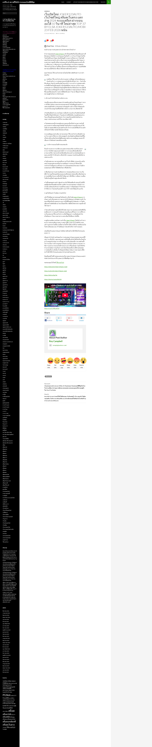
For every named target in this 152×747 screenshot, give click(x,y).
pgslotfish (5, 287)
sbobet (4, 333)
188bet (4, 131)
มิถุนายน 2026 (6, 615)
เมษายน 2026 (6, 619)
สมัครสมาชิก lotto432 (8, 440)
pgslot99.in (5, 284)
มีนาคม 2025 (6, 646)
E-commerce (6, 177)
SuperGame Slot (6, 360)
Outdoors (5, 249)
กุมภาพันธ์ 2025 (6, 649)
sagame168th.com (7, 327)
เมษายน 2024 (6, 670)
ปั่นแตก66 (5, 421)
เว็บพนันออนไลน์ (6, 523)
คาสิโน (4, 394)
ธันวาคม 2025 (6, 628)
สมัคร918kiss (5, 711)
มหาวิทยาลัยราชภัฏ (7, 432)
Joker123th (12, 690)
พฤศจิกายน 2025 (6, 630)
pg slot (4, 55)
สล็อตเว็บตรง (6, 41)
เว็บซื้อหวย (5, 512)
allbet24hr (5, 154)
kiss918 (4, 60)
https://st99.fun (6, 39)
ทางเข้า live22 (6, 405)
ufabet (4, 381)
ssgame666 (5, 358)
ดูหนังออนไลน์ (6, 402)
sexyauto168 (6, 339)
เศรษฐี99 (5, 531)
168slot (4, 126)
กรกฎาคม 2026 (6, 613)
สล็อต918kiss (6, 464)
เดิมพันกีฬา (5, 506)
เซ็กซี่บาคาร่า (6, 504)
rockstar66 (5, 316)
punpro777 (5, 106)
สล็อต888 (5, 43)
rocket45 (5, 314)
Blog (63, 2)
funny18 (5, 185)
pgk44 (4, 272)
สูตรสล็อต (5, 489)
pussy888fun (6, 308)
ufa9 (4, 379)
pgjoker (4, 270)
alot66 (4, 156)
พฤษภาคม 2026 (6, 617)
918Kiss (4, 141)
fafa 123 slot (5, 179)
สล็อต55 (4, 451)
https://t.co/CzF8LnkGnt (51, 308)
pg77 (4, 261)
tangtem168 (5, 362)
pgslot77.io (5, 280)
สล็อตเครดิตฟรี (6, 476)
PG (3, 255)
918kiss (4, 73)
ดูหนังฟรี (5, 98)
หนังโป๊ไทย (5, 52)
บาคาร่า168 (5, 413)
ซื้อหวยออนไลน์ (6, 107)
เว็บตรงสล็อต (6, 514)
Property (5, 293)
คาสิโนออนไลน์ (6, 396)
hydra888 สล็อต (6, 200)
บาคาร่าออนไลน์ (6, 47)
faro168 (15, 683)
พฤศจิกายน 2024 (6, 655)
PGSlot (4, 274)
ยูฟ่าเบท (4, 436)
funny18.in (5, 187)
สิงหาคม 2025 (6, 636)
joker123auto (60, 54)
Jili (3, 202)
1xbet (4, 135)
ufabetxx (5, 384)
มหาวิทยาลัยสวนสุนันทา (8, 434)
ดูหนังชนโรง (5, 99)
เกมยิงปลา (5, 499)
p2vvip (4, 251)
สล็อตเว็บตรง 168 (7, 480)
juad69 (4, 219)
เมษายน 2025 (6, 644)
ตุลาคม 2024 (6, 657)
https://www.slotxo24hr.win (9, 49)
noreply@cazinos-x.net (59, 345)
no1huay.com (6, 242)
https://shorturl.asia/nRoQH (52, 279)
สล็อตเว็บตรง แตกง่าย (8, 38)
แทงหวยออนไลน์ (6, 537)
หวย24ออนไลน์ (6, 491)
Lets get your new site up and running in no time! (85, 2)
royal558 (5, 318)
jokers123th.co (6, 217)
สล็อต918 (5, 462)
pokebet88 (5, 291)
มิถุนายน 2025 (6, 640)
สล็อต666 (5, 455)
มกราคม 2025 (6, 651)
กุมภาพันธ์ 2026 (6, 623)
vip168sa (5, 392)
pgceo (4, 265)
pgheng (4, 268)
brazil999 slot (6, 171)
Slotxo (4, 354)
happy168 (5, 192)
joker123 (5, 35)
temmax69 (5, 369)
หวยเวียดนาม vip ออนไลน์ (8, 497)
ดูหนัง (4, 81)
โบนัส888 (5, 729)
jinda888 (5, 209)
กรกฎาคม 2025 (6, 638)
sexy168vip (5, 337)
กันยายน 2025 (6, 634)
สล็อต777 (5, 457)
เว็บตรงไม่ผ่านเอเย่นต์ (8, 516)
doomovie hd (6, 65)
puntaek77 (5, 303)
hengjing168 (5, 196)
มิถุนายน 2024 (6, 665)
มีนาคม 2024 (6, 672)
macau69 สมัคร (6, 234)
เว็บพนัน (4, 521)
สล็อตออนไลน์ (6, 474)
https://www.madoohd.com (9, 76)
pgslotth (4, 62)
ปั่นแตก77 (5, 424)
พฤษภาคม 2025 (6, 642)
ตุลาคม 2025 (6, 632)
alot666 (4, 158)
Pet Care (5, 253)
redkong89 (5, 312)
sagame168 (5, 322)
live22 (4, 93)
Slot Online (5, 350)
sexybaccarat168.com (8, 341)
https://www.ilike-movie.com (9, 96)
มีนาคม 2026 (6, 621)
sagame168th (6, 325)
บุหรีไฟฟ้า (5, 417)
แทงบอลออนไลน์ (6, 535)
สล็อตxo (4, 470)
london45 (5, 232)
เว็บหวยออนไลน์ (6, 527)
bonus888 (5, 169)
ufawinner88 (6, 390)
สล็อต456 (5, 449)
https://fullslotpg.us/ (7, 92)
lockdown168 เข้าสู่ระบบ (8, 230)
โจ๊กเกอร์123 (60, 262)
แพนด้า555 (5, 540)
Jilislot (4, 204)
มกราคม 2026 (6, 625)
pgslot (4, 57)
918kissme (5, 147)
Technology (5, 365)
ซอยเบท (4, 398)
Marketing (5, 236)
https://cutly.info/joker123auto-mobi (55, 271)
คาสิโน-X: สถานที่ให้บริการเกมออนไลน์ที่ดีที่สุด (19, 2)
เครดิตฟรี (5, 502)
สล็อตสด (5, 472)
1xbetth (4, 54)
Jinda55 (4, 206)
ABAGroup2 (5, 152)
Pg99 (4, 263)
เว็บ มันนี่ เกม (5, 508)
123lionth (5, 122)
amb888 (5, 160)
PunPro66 (5, 295)
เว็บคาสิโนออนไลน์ (7, 510)
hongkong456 (6, 198)
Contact (68, 2)
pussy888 (5, 46)
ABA (4, 150)
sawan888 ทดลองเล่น (7, 329)
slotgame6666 (6, 352)
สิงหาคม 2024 (6, 661)
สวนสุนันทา (5, 487)
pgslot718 (5, 276)
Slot (3, 348)
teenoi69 (5, 367)
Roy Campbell (61, 33)
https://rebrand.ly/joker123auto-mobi (55, 267)
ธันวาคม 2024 (6, 653)
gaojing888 (5, 190)
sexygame (5, 343)
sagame (4, 77)
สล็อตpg (4, 468)
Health (4, 194)
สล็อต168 (5, 447)
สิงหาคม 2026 (6, 611)
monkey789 (5, 238)
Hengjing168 (6, 36)
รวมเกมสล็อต (6, 438)
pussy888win (6, 310)
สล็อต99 (4, 466)
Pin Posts (103, 2)
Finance (4, 181)
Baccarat (5, 162)
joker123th (5, 215)
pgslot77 (5, 278)
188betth (5, 63)
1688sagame (6, 124)
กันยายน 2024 (6, 659)
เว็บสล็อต (5, 525)
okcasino (5, 244)
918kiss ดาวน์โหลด (7, 143)
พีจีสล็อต (5, 428)
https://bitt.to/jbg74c (50, 275)
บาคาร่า (4, 85)
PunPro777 (5, 299)
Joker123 (47, 11)
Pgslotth (4, 289)
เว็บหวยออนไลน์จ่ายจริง (8, 529)
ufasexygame (6, 388)
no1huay (5, 240)
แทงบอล (5, 533)
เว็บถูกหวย (5, 518)
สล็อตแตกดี (5, 483)
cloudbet (5, 175)
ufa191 (4, 375)
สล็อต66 (4, 453)
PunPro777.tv (6, 301)
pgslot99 (5, 44)
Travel (4, 371)
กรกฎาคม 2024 (6, 663)
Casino (4, 173)
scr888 (4, 335)
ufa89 (4, 377)
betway (4, 164)
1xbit (4, 139)
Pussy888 (5, 306)
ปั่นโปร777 (5, 426)
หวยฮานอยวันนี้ (6, 493)
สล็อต (4, 445)
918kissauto (5, 145)
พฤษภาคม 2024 (6, 668)
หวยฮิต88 (5, 495)
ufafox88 (5, 386)
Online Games (6, 247)
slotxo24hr (5, 356)
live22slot (5, 228)
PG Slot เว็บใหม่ (6, 259)
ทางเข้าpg (5, 409)
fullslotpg (5, 183)
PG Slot (4, 257)
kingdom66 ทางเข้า (7, 221)
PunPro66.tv (6, 297)
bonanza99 (5, 166)
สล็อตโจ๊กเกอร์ (6, 485)
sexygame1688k (6, 346)
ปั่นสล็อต (5, 419)
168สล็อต (5, 128)
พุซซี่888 (5, 430)
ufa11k (4, 373)
